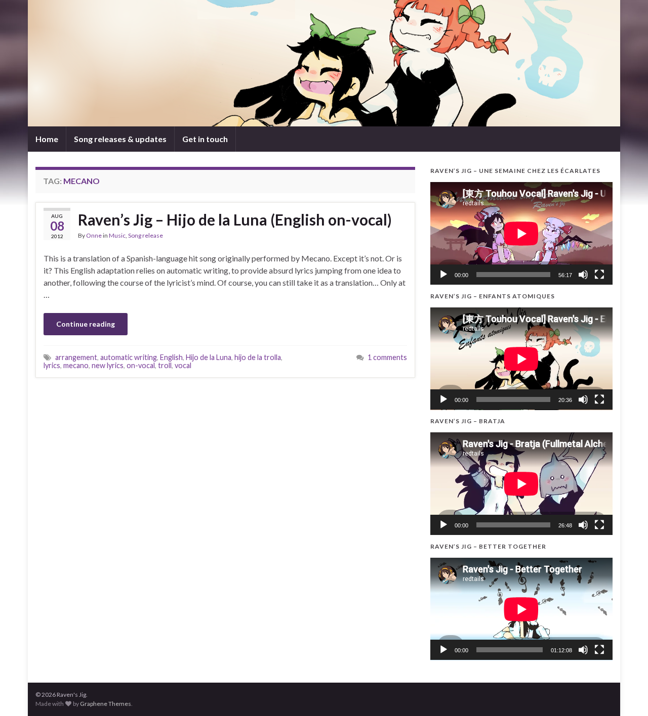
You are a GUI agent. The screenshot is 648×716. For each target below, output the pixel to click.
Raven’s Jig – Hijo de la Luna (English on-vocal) (235, 219)
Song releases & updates (120, 139)
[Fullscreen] (599, 275)
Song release (145, 235)
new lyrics (108, 365)
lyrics (52, 365)
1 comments (387, 357)
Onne (94, 235)
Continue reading (85, 324)
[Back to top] (625, 693)
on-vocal (141, 365)
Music (117, 235)
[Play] (443, 275)
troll (165, 365)
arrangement (76, 357)
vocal (183, 365)
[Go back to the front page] (324, 63)
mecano (76, 365)
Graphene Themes (105, 703)
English (171, 357)
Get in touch (205, 139)
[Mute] (583, 275)
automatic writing (128, 357)
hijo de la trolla (257, 357)
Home (46, 139)
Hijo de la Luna (208, 357)
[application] (521, 233)
